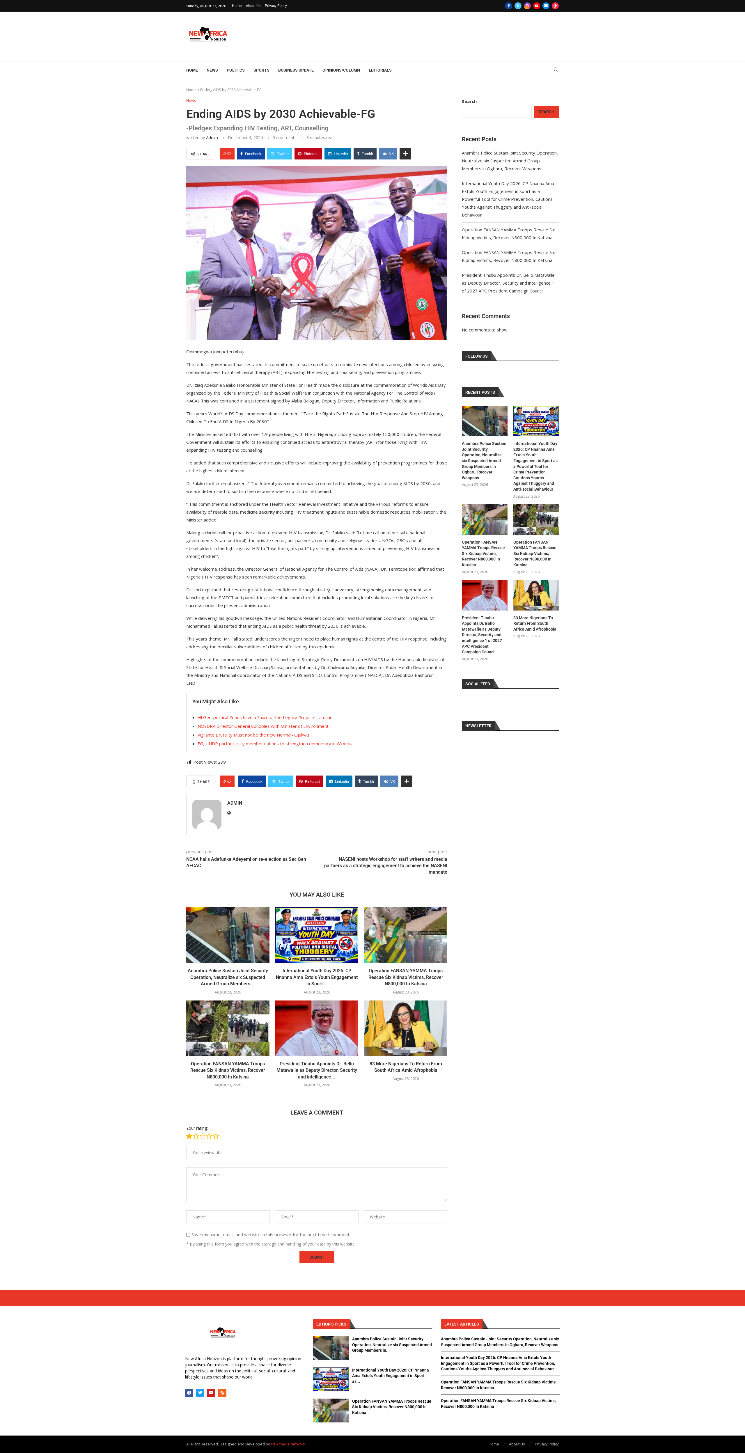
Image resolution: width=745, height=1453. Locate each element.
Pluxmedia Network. (288, 1444)
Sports (261, 70)
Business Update (296, 70)
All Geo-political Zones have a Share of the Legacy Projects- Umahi (264, 717)
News (212, 70)
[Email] (545, 5)
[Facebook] (508, 5)
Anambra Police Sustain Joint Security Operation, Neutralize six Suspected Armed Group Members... (228, 977)
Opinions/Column (341, 70)
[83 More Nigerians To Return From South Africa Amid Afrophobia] (405, 1028)
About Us (253, 6)
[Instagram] (527, 5)
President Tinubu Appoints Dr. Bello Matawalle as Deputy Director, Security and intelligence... (316, 1070)
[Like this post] (229, 153)
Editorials (380, 70)
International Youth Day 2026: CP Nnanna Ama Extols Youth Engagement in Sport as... (390, 1376)
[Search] (556, 70)
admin (212, 137)
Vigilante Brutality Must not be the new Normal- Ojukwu (253, 735)
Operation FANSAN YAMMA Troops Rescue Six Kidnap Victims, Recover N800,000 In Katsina (405, 977)
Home (237, 6)
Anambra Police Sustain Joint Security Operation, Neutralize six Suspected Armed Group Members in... (392, 1345)
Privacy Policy (276, 6)
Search (469, 101)
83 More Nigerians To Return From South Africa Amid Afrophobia (534, 623)
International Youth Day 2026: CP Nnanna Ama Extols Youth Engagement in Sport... (317, 977)
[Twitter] (518, 5)
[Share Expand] (405, 153)
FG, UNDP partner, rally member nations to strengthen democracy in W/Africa (276, 743)
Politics (236, 70)
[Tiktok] (555, 5)
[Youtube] (536, 5)
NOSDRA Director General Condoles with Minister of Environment (263, 726)
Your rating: (197, 1128)
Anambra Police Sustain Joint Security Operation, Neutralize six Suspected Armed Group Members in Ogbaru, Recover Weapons (510, 160)
